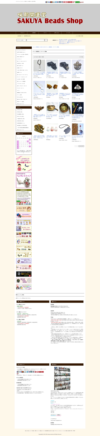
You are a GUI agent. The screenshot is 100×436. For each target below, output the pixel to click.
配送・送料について (35, 430)
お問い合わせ (56, 32)
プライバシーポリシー (58, 430)
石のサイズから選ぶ (20, 116)
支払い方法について (28, 430)
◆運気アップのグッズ (71, 42)
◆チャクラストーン (62, 42)
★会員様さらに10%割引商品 (22, 125)
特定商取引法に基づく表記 (49, 430)
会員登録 (34, 32)
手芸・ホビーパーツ (20, 129)
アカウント (22, 32)
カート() (68, 32)
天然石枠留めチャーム (21, 123)
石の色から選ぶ (19, 109)
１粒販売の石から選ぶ (21, 118)
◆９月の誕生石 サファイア (64, 43)
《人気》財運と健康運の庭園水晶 (22, 127)
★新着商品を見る (27, 35)
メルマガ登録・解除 (79, 35)
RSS (71, 430)
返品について (42, 430)
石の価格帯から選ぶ (20, 114)
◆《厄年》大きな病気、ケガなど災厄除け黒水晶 (67, 39)
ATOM (74, 430)
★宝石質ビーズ (20, 35)
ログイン (45, 32)
